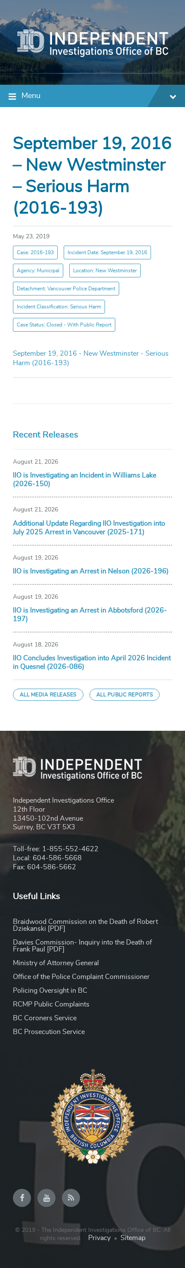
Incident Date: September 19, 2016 (107, 252)
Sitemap (132, 1237)
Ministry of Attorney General (56, 963)
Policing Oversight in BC (50, 990)
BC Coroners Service (45, 1018)
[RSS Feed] (71, 1198)
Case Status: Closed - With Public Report (64, 324)
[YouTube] (46, 1198)
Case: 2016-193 (35, 252)
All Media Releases (48, 694)
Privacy (99, 1237)
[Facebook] (22, 1198)
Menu (31, 96)
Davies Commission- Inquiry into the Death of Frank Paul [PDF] (82, 946)
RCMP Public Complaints (51, 1004)
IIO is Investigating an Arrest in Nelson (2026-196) (91, 571)
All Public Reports (124, 694)
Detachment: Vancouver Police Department (66, 288)
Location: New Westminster (105, 270)
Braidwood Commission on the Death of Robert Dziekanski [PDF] (85, 925)
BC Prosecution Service (49, 1031)
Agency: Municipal (38, 270)
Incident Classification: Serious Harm (59, 306)
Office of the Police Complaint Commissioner (81, 976)
